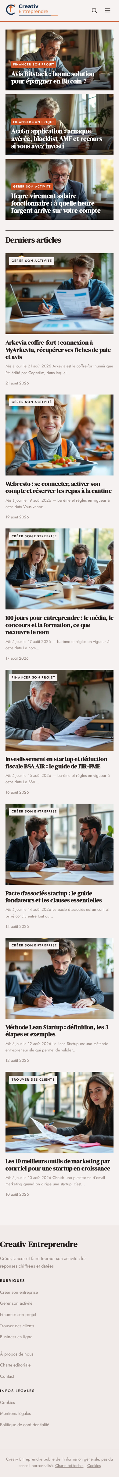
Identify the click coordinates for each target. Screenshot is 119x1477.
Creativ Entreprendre (39, 1244)
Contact (7, 1376)
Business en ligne (16, 1337)
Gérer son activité (16, 1303)
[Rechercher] (94, 10)
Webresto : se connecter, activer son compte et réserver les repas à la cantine (58, 487)
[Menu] (108, 10)
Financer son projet (18, 1314)
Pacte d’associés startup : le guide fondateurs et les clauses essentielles (53, 896)
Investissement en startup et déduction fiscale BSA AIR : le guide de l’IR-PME (56, 762)
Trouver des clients (17, 1326)
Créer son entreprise (19, 1292)
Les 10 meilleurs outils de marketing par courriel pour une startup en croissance (57, 1164)
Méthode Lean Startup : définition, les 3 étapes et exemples (57, 1030)
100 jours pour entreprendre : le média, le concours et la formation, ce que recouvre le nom (59, 624)
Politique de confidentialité (24, 1425)
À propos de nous (17, 1354)
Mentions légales (15, 1413)
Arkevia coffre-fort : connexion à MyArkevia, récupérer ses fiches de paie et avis (58, 349)
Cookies (7, 1402)
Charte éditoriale (15, 1365)
